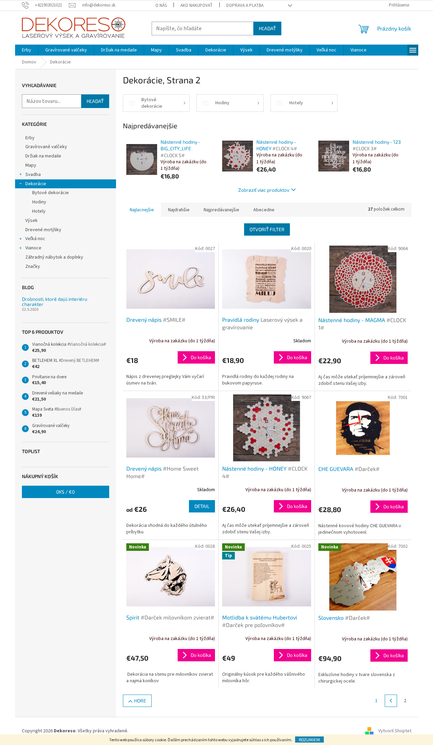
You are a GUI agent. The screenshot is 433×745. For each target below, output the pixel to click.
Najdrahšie (179, 209)
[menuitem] (26, 50)
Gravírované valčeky (46, 146)
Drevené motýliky (43, 229)
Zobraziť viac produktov (263, 190)
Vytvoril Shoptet (394, 731)
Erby (30, 137)
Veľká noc (35, 238)
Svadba (33, 174)
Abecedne (264, 209)
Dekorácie (35, 183)
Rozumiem (309, 739)
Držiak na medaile (43, 156)
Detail (201, 506)
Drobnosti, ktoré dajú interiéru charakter (54, 301)
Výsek (31, 220)
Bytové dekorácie (50, 192)
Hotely (39, 211)
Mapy (30, 165)
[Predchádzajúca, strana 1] (391, 701)
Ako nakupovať (196, 5)
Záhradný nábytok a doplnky (54, 257)
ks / (65, 492)
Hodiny (39, 202)
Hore (140, 700)
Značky (32, 266)
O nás (161, 5)
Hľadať (267, 28)
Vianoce (33, 248)
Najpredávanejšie (221, 209)
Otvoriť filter (267, 229)
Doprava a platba (245, 5)
